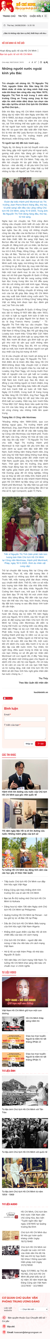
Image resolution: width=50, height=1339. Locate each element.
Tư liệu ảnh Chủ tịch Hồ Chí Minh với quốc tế (24, 1152)
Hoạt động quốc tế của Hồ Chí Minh (18, 50)
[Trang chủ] (25, 5)
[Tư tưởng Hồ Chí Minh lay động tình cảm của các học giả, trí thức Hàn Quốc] (25, 852)
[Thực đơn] (46, 16)
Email (7, 714)
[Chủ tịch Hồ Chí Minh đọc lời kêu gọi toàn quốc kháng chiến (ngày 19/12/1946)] (10, 1235)
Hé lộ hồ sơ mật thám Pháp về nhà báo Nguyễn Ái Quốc (24, 953)
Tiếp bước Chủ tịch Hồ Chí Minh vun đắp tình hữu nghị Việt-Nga (24, 883)
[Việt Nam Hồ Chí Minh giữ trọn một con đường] (25, 992)
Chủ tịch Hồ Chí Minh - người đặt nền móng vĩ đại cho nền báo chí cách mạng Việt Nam (24, 943)
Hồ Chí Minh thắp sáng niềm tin (35, 1019)
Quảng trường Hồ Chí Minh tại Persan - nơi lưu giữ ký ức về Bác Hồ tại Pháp (25, 916)
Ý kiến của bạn (12, 725)
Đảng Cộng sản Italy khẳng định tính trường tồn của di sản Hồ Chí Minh (22, 891)
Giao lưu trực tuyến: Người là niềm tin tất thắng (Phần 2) (36, 1039)
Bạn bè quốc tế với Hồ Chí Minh (16, 54)
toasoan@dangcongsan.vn (28, 1332)
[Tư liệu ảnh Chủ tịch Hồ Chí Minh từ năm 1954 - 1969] (25, 1172)
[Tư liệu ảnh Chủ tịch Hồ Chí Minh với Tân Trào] (25, 1090)
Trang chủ (9, 16)
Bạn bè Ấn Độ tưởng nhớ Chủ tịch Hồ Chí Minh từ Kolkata (25, 900)
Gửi (42, 744)
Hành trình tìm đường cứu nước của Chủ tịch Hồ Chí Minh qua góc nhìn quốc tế (24, 793)
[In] (41, 62)
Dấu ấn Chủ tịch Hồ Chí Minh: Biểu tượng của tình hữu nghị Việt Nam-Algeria (24, 925)
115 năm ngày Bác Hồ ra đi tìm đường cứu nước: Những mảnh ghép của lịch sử (23, 832)
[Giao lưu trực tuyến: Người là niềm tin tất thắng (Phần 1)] (13, 1059)
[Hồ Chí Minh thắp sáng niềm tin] (13, 1024)
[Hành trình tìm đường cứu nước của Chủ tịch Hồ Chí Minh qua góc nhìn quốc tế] (25, 774)
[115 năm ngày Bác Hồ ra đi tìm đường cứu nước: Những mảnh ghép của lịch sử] (25, 813)
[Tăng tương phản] (44, 62)
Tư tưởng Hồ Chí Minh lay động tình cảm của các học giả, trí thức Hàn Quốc (24, 871)
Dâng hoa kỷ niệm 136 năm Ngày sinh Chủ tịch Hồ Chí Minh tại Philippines (25, 908)
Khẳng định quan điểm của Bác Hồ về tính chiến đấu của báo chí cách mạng (25, 933)
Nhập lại (29, 744)
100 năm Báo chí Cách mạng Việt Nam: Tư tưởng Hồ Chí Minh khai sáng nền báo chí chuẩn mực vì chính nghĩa (25, 963)
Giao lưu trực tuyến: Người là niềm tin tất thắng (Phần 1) (36, 1056)
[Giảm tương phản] (47, 62)
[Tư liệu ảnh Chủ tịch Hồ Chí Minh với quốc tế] (25, 1133)
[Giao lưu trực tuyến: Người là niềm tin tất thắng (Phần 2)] (13, 1041)
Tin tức (22, 16)
